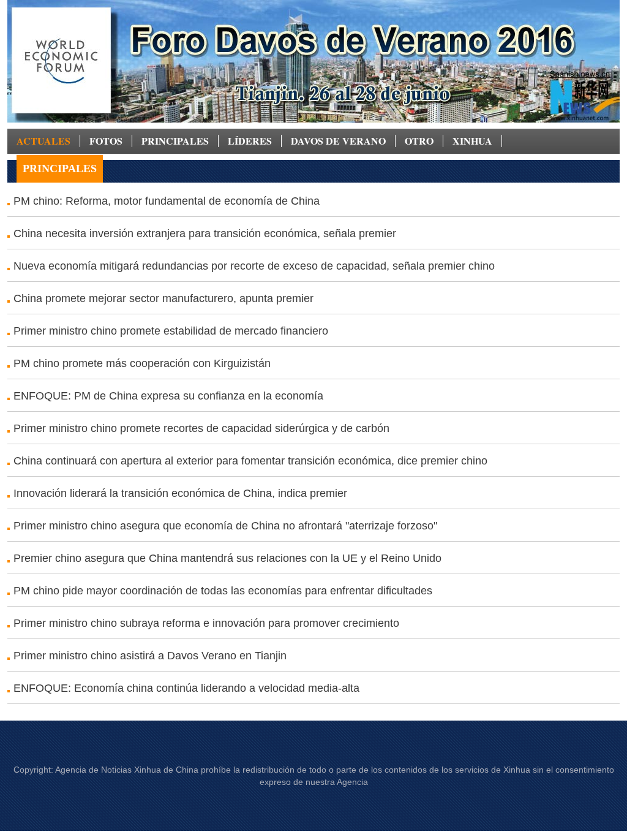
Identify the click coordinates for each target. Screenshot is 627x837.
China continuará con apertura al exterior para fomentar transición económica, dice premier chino (250, 461)
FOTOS (105, 141)
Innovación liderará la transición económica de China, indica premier (180, 493)
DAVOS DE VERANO (338, 141)
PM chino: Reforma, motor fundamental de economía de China (166, 201)
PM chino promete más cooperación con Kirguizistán (142, 363)
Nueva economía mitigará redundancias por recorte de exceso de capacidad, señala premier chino (254, 266)
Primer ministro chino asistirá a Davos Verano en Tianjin (150, 656)
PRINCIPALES (175, 141)
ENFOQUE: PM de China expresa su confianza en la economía (168, 396)
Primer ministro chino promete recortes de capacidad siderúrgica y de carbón (201, 428)
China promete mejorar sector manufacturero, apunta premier (163, 298)
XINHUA (472, 141)
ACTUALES (43, 141)
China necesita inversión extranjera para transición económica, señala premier (204, 233)
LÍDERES (250, 141)
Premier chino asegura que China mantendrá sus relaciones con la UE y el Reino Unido (227, 558)
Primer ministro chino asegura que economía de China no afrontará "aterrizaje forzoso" (225, 526)
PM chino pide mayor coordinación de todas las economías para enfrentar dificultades (222, 591)
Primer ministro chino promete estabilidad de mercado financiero (170, 331)
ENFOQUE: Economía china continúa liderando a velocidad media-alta (186, 688)
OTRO (419, 141)
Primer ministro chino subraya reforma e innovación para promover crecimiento (206, 623)
